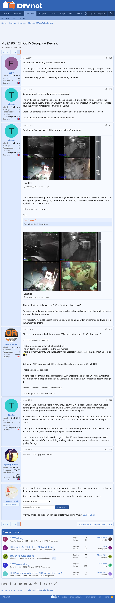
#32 (110, 89)
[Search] (111, 13)
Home (6, 13)
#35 (110, 400)
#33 (110, 125)
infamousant (15, 576)
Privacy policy (90, 597)
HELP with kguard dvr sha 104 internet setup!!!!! (36, 573)
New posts (5, 18)
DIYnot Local (89, 514)
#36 (110, 449)
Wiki (71, 13)
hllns (105, 566)
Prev (7, 52)
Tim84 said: (29, 220)
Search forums (18, 18)
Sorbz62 (13, 567)
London (17, 354)
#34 (110, 329)
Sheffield (16, 477)
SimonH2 (103, 540)
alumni (104, 575)
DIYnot (7, 597)
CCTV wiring (16, 538)
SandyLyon (14, 550)
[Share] (106, 58)
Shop (62, 13)
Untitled (28, 183)
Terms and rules (75, 597)
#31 (110, 58)
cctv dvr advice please (22, 555)
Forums (30, 13)
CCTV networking (19, 564)
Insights (42, 13)
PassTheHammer (17, 541)
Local (53, 13)
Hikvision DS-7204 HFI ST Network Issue (32, 547)
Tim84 (6, 47)
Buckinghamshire (13, 116)
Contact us (62, 597)
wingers (13, 558)
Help (100, 597)
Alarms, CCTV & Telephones (47, 541)
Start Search (62, 507)
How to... (18, 13)
